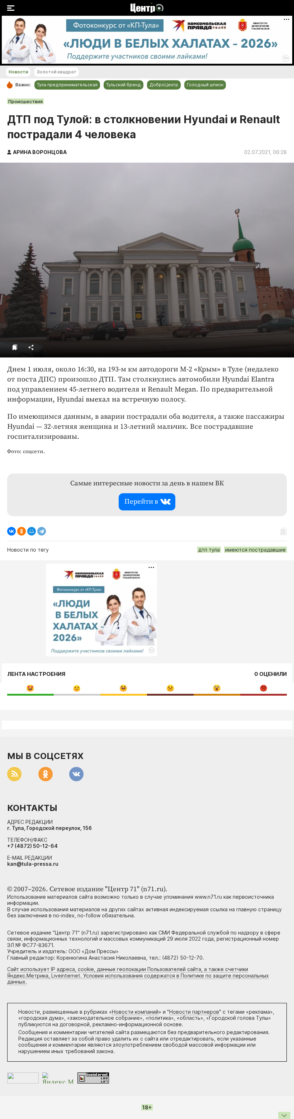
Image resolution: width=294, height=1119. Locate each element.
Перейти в (141, 502)
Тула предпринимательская (67, 84)
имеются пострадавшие (255, 550)
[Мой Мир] (31, 531)
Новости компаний (135, 1012)
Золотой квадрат (56, 72)
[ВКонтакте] (11, 531)
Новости (18, 72)
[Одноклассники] (21, 531)
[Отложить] (15, 347)
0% (30, 688)
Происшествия (25, 101)
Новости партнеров (194, 1012)
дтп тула (209, 550)
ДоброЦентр (164, 84)
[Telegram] (41, 531)
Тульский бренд (123, 84)
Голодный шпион (205, 84)
